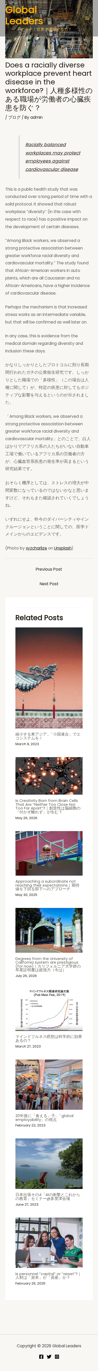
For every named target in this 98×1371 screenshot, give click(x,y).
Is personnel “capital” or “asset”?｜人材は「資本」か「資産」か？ (48, 1275)
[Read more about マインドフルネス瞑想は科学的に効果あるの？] (49, 1009)
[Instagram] (57, 1356)
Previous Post (49, 569)
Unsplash (63, 548)
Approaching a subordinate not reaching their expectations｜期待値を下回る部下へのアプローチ (47, 885)
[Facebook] (41, 1356)
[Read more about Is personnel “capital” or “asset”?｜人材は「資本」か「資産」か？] (49, 1242)
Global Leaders (24, 15)
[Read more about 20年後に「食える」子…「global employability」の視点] (49, 1084)
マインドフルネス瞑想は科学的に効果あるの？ (48, 1038)
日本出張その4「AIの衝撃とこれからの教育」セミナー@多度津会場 (47, 1196)
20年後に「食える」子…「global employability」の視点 (44, 1117)
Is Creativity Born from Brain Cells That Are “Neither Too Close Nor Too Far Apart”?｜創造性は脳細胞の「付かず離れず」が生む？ (47, 806)
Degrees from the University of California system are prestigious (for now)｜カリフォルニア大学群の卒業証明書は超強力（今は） (48, 964)
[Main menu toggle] (87, 18)
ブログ (14, 117)
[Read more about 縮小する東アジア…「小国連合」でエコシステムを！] (49, 677)
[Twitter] (49, 1356)
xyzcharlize (36, 548)
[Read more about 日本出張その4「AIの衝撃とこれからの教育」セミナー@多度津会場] (49, 1163)
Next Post (49, 584)
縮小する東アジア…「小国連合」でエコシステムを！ (47, 736)
